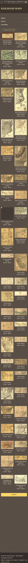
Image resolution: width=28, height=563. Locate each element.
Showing (10, 30)
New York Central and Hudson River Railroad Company (20, 43)
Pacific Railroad (20, 272)
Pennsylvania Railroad (21, 418)
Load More (14, 494)
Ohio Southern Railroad (20, 216)
